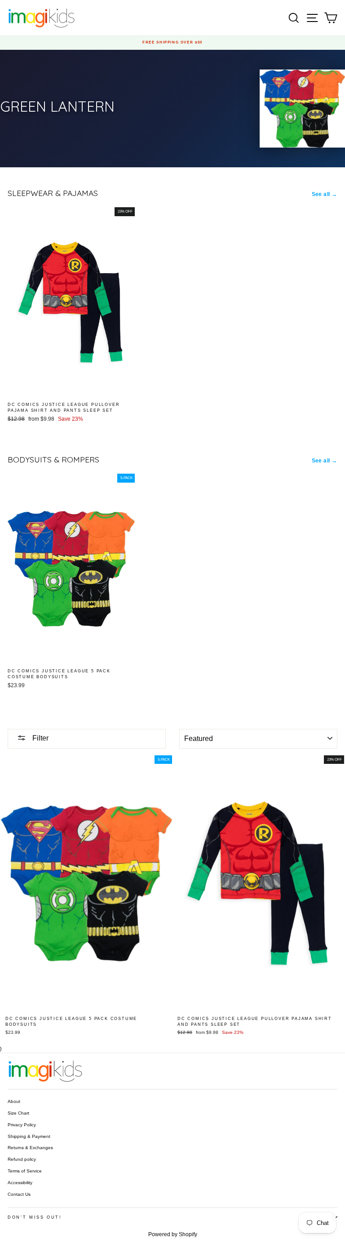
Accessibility (20, 1182)
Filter (40, 738)
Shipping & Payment (29, 1136)
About (14, 1101)
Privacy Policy (22, 1124)
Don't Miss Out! (35, 1217)
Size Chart (18, 1113)
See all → (325, 194)
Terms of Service (25, 1170)
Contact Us (19, 1194)
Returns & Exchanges (30, 1147)
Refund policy (22, 1159)
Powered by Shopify (172, 1234)
